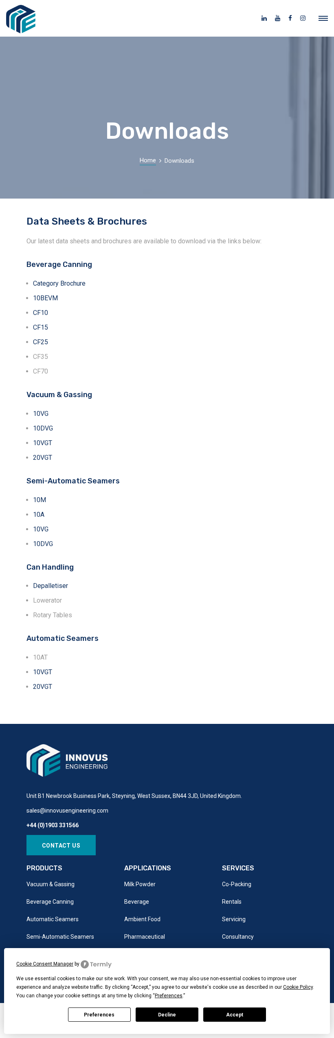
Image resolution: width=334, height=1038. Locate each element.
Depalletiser (50, 586)
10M (39, 500)
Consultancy (238, 936)
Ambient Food (142, 919)
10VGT (42, 443)
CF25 (40, 342)
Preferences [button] (168, 996)
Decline (167, 1015)
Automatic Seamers (52, 919)
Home (148, 160)
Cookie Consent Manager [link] (44, 964)
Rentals (232, 901)
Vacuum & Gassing (50, 884)
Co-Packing (236, 884)
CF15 (40, 327)
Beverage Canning (50, 901)
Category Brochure (59, 283)
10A (38, 514)
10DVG (43, 428)
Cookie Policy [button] (298, 987)
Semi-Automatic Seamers (60, 936)
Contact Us (61, 845)
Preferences (99, 1015)
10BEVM (45, 298)
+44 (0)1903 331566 (52, 825)
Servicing (234, 919)
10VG (40, 413)
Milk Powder (140, 884)
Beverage (136, 901)
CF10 (40, 313)
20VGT (42, 457)
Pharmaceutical (144, 936)
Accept (234, 1015)
